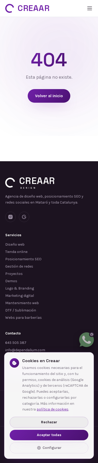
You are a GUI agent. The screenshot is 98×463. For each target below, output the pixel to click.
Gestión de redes (19, 266)
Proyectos (14, 273)
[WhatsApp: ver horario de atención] (86, 339)
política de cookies (52, 409)
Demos (11, 281)
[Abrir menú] (90, 8)
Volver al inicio (49, 95)
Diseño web (15, 244)
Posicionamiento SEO (23, 259)
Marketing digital (19, 295)
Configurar (52, 447)
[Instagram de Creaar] (10, 217)
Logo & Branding (19, 288)
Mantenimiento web (22, 303)
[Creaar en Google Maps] (24, 217)
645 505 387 (15, 342)
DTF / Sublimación (20, 310)
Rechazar (49, 422)
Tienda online (16, 252)
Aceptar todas (49, 435)
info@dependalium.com (25, 350)
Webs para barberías (23, 317)
